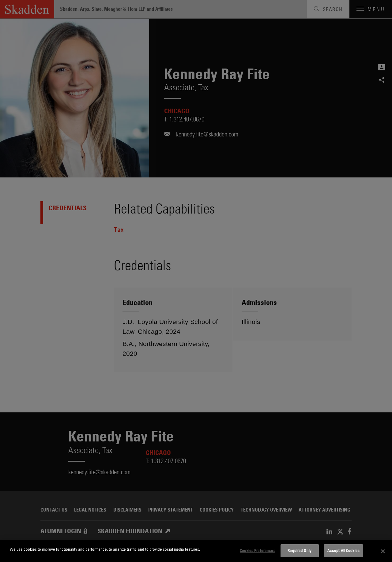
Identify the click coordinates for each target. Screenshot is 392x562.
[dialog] (196, 551)
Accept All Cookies (343, 550)
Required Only (299, 550)
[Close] (383, 551)
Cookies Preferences (257, 550)
